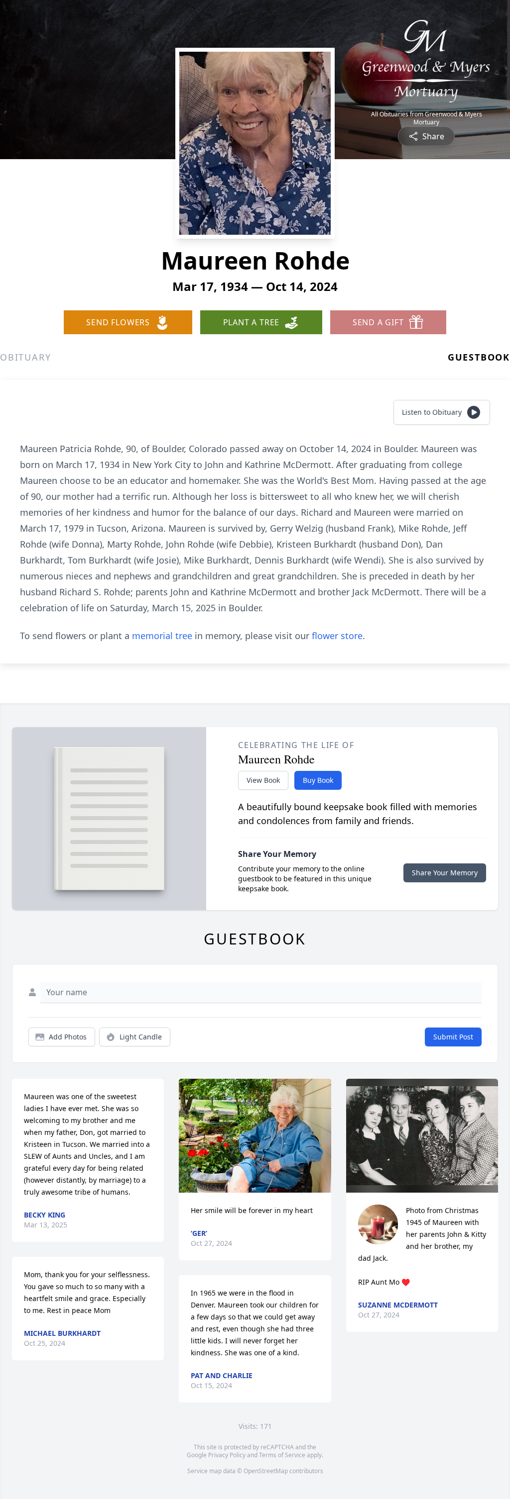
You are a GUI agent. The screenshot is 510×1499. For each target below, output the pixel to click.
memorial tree (162, 636)
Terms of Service (282, 1455)
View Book (263, 780)
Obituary (25, 357)
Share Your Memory (445, 872)
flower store (337, 636)
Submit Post (453, 1036)
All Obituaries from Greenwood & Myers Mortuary (426, 118)
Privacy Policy (227, 1455)
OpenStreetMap (266, 1471)
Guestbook (479, 357)
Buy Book (318, 780)
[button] (255, 1136)
